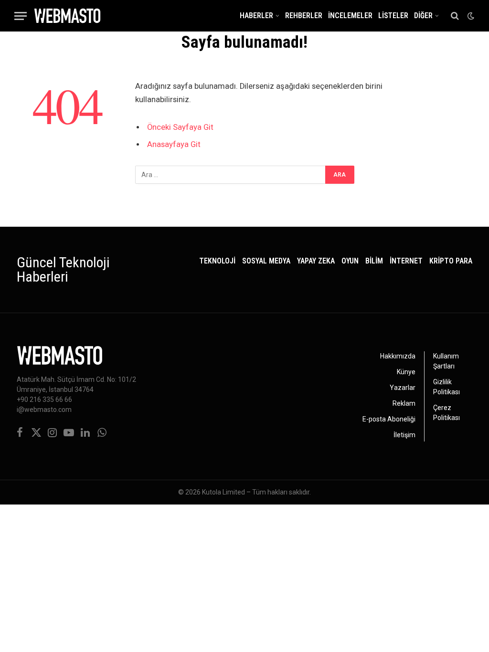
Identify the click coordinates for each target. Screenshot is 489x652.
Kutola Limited (223, 492)
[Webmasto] (67, 15)
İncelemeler (350, 15)
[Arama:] (230, 175)
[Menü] (20, 16)
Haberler (256, 15)
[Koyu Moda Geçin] (470, 16)
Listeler (393, 15)
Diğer (423, 15)
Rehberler (303, 15)
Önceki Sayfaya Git (180, 127)
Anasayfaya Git (174, 144)
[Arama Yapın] (455, 16)
